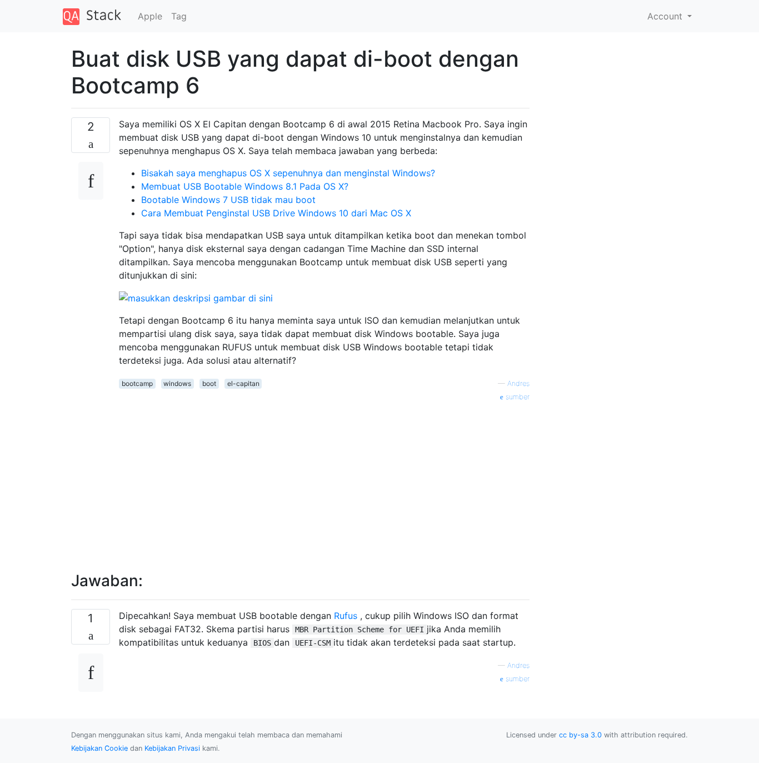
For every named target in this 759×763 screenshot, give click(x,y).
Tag (179, 16)
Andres (518, 383)
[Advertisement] (324, 480)
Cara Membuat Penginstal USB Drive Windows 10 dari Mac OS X (276, 213)
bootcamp (137, 383)
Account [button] (666, 16)
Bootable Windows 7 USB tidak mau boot (228, 199)
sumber (516, 397)
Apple (150, 16)
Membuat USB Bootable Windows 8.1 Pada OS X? (244, 186)
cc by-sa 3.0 (580, 735)
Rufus (345, 615)
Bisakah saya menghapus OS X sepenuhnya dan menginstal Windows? (288, 173)
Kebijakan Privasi (172, 748)
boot (209, 383)
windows (177, 383)
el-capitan (243, 383)
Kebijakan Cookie (99, 748)
